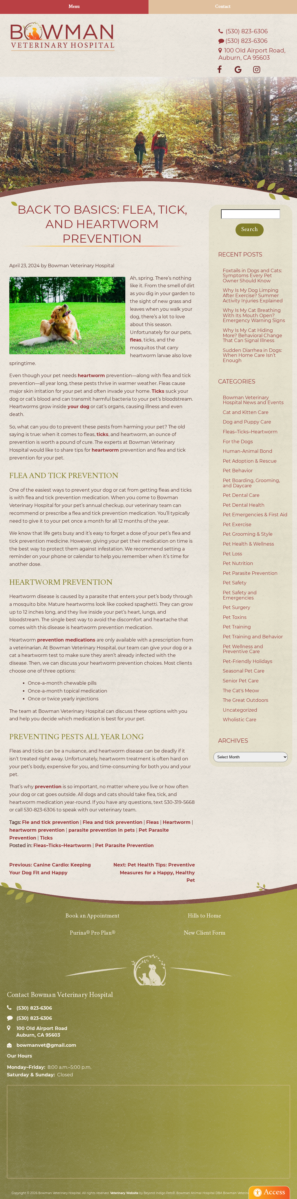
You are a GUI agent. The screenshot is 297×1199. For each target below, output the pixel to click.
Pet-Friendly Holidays (247, 661)
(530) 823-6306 (246, 40)
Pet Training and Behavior (253, 637)
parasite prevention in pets (101, 830)
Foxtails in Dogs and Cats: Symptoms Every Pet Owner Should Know (252, 276)
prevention (48, 786)
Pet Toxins (235, 617)
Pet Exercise (237, 524)
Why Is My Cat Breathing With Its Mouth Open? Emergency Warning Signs (254, 315)
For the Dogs (238, 441)
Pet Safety (235, 583)
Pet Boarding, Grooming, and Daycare (251, 483)
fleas (136, 340)
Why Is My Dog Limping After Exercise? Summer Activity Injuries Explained (253, 295)
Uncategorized (240, 710)
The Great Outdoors (245, 700)
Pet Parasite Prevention (124, 845)
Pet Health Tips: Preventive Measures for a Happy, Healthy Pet (154, 872)
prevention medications (66, 640)
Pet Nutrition (238, 563)
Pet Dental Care (241, 495)
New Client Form (204, 933)
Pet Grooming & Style (248, 534)
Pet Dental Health (244, 505)
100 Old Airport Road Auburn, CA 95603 (41, 1032)
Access (274, 1192)
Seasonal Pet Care (244, 671)
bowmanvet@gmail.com (45, 1045)
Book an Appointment (92, 916)
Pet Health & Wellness (248, 544)
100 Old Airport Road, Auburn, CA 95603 (251, 54)
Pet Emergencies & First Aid (255, 514)
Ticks (158, 391)
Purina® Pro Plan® (92, 933)
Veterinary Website (124, 1193)
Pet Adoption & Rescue (250, 461)
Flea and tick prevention (112, 822)
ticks (102, 434)
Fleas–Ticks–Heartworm (62, 845)
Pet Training (237, 627)
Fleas (152, 822)
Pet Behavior (238, 470)
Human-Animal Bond (247, 451)
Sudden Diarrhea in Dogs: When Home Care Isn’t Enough (252, 355)
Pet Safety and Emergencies (240, 595)
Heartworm (177, 822)
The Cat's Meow (241, 690)
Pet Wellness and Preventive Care (243, 649)
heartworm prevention (37, 830)
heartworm (91, 375)
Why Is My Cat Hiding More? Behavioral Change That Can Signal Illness (252, 335)
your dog (78, 406)
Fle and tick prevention (50, 822)
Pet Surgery (236, 607)
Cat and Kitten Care (246, 412)
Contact (223, 6)
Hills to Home (204, 916)
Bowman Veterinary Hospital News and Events (253, 400)
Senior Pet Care (241, 681)
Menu (74, 6)
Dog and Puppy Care (247, 422)
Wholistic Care (239, 719)
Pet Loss (232, 554)
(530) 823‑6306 (246, 31)
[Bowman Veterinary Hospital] (63, 36)
